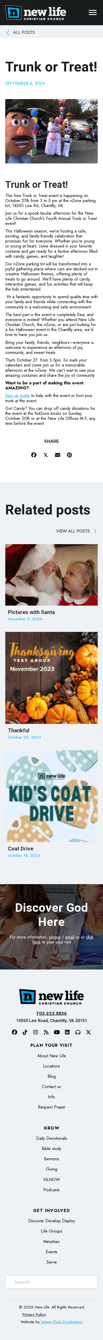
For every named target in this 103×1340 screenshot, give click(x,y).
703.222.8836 (51, 1013)
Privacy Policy (34, 1314)
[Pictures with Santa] (51, 585)
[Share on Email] (57, 455)
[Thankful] (51, 688)
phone (54, 937)
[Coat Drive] (51, 806)
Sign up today (17, 396)
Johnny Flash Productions (62, 1322)
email (69, 937)
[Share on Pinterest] (69, 455)
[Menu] (93, 12)
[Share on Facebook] (34, 455)
